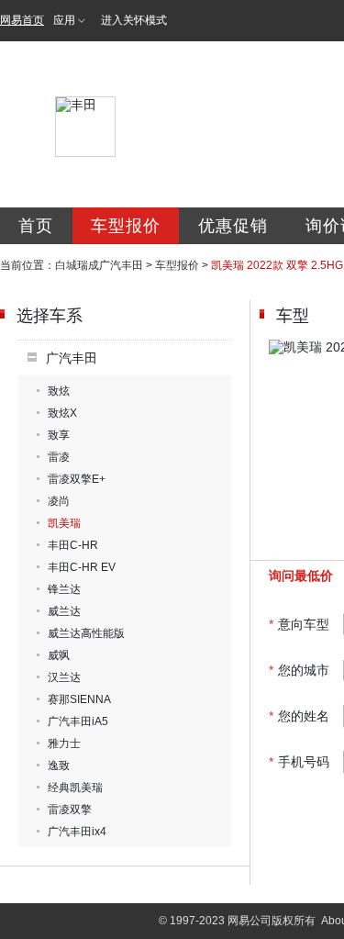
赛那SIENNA (79, 699)
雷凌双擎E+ (76, 479)
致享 (59, 435)
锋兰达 (64, 589)
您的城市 (299, 670)
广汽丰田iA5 (78, 721)
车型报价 (126, 226)
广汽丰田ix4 (77, 831)
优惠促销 (233, 226)
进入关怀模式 (134, 20)
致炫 (59, 391)
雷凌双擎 (70, 809)
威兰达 (64, 611)
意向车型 (299, 624)
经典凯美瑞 (75, 787)
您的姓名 (299, 716)
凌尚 (59, 501)
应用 (64, 20)
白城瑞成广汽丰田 (99, 265)
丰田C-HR (73, 545)
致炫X (62, 413)
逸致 (59, 765)
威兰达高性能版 (86, 633)
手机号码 (299, 762)
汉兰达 (64, 677)
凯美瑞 (64, 523)
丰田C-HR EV (82, 567)
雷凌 (59, 457)
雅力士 (64, 743)
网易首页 (22, 20)
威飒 (59, 655)
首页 (35, 226)
